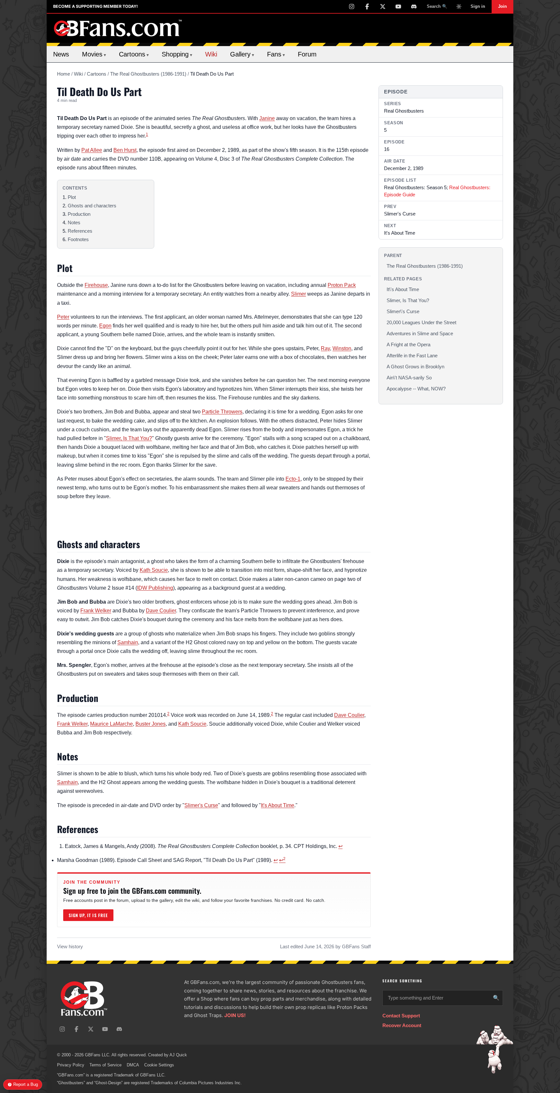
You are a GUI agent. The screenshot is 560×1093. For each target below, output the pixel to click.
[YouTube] (398, 6)
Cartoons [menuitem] (134, 54)
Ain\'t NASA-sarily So (409, 377)
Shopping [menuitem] (177, 54)
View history (70, 946)
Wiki (78, 74)
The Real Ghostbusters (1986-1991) (148, 74)
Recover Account (401, 1025)
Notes (74, 222)
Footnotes (78, 239)
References (80, 231)
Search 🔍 (437, 6)
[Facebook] (367, 6)
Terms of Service (105, 1064)
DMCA (133, 1064)
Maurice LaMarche (111, 724)
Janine (267, 118)
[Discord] (413, 6)
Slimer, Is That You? (129, 438)
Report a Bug (25, 1084)
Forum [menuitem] (307, 54)
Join (502, 6)
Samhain (127, 642)
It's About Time (277, 805)
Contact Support (401, 1015)
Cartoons (96, 74)
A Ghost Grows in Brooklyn (415, 366)
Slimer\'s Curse (403, 311)
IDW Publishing (155, 588)
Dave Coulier (161, 610)
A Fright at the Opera (408, 344)
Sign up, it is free (88, 915)
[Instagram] (351, 6)
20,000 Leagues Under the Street (421, 322)
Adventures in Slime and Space (420, 333)
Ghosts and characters (92, 205)
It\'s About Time (403, 289)
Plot (72, 197)
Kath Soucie (154, 570)
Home (63, 74)
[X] (382, 6)
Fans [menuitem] (276, 54)
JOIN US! (235, 1015)
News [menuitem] (61, 54)
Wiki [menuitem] (211, 54)
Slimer (298, 294)
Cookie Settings (159, 1064)
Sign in (478, 6)
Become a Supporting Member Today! (95, 6)
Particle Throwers (222, 411)
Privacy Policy (70, 1064)
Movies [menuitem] (94, 54)
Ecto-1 (293, 479)
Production (79, 214)
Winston (341, 348)
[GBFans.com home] (118, 28)
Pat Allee (91, 150)
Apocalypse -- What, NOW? (416, 388)
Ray (325, 348)
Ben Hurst (124, 150)
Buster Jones (150, 724)
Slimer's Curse (201, 805)
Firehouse (96, 285)
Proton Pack (342, 285)
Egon (105, 325)
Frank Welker (95, 610)
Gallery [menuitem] (242, 54)
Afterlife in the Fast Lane (412, 355)
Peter (63, 317)
